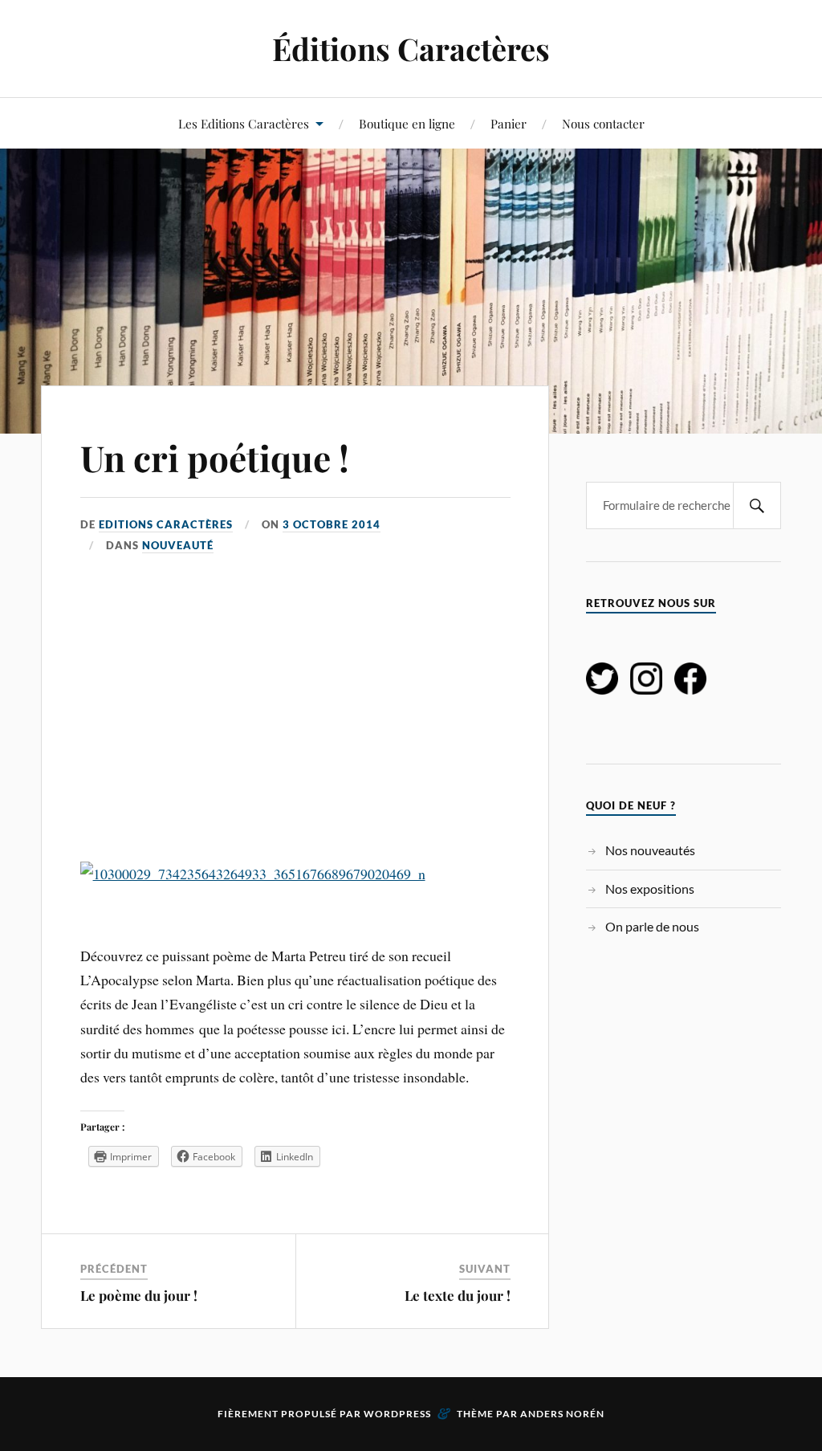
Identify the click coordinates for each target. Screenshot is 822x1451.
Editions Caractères (166, 524)
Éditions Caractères (411, 48)
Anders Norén (562, 1414)
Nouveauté (178, 545)
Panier (508, 123)
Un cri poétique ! (214, 457)
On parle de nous (652, 926)
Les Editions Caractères (243, 123)
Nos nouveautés (650, 850)
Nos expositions (649, 888)
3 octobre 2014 (331, 524)
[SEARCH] (757, 505)
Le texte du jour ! (458, 1295)
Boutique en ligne (407, 123)
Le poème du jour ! (138, 1295)
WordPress (397, 1414)
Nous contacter (603, 123)
